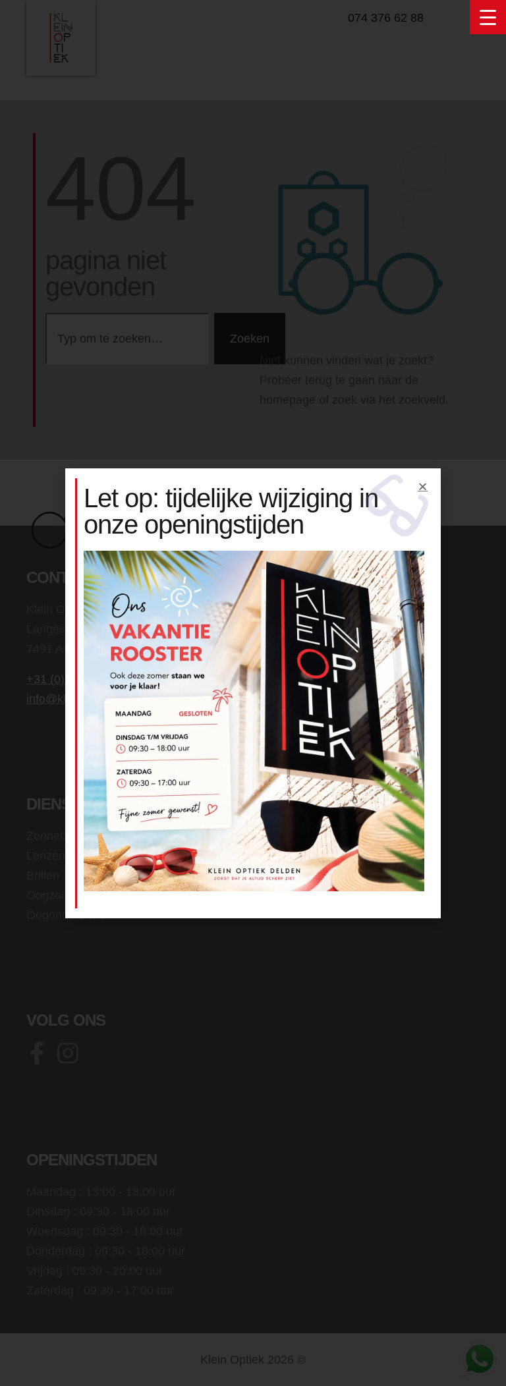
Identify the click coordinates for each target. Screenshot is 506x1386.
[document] (253, 693)
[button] (423, 486)
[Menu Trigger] (488, 17)
